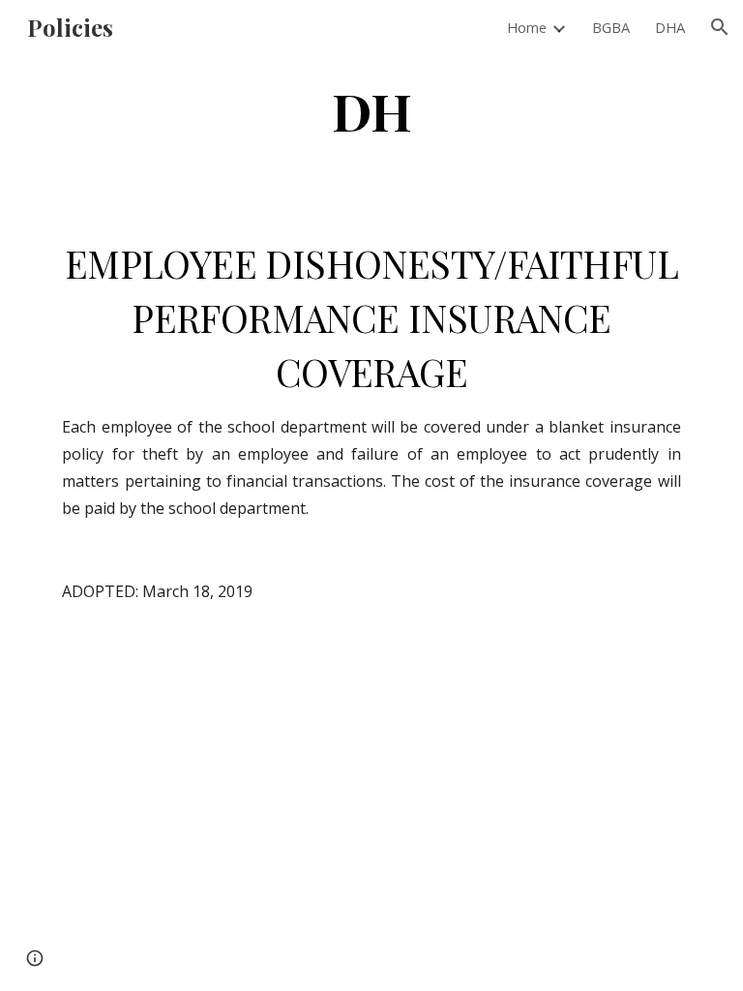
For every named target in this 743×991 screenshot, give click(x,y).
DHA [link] (670, 27)
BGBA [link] (611, 27)
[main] (371, 109)
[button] (720, 27)
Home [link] (527, 27)
